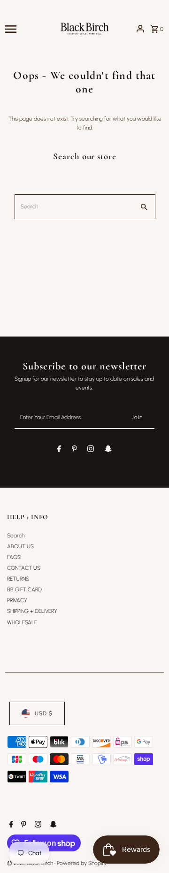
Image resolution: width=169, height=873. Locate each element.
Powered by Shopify (82, 863)
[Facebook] (59, 450)
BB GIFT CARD (24, 589)
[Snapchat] (108, 450)
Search (15, 535)
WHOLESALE (22, 622)
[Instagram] (90, 450)
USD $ (44, 713)
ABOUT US (20, 546)
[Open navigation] (29, 28)
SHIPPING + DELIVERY (32, 611)
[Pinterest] (74, 450)
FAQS (14, 557)
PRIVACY (17, 600)
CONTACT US (23, 568)
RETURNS (18, 578)
